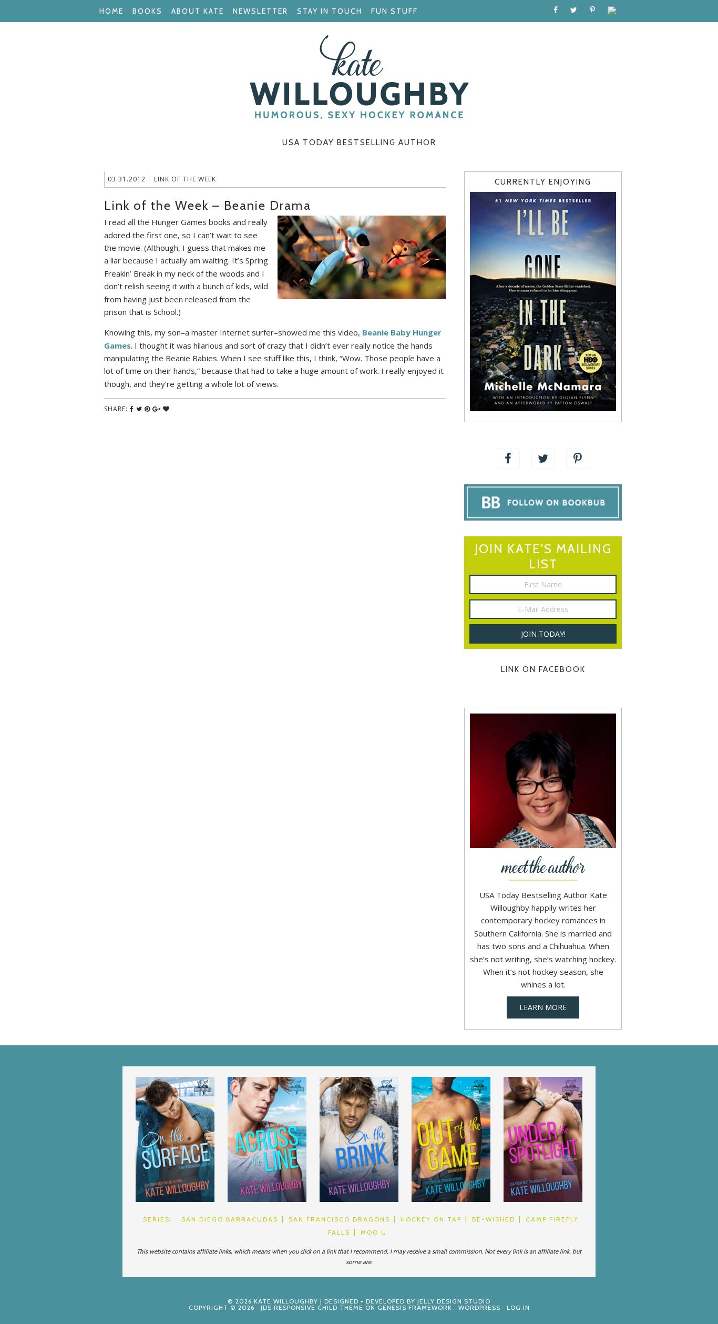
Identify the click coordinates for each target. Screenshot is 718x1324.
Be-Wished (493, 1219)
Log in (518, 1307)
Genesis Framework (414, 1307)
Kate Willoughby (359, 77)
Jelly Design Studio (453, 1301)
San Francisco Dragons (339, 1219)
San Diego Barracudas (229, 1219)
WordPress (479, 1307)
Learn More (543, 1007)
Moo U (374, 1232)
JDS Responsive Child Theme (312, 1307)
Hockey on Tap (431, 1219)
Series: (157, 1219)
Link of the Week (185, 179)
